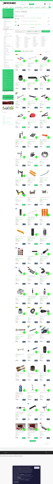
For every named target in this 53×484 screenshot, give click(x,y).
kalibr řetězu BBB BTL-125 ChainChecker (29, 21)
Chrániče (5, 37)
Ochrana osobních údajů (47, 449)
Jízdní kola (31, 7)
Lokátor (5, 42)
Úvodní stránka (3, 7)
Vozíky (4, 78)
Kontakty (11, 7)
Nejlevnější (22, 51)
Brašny (5, 24)
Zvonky (5, 56)
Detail (48, 107)
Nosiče (5, 43)
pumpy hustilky (6, 49)
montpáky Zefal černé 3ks (31, 24)
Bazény (4, 95)
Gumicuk (5, 61)
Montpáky (5, 30)
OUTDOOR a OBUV (5, 87)
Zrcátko (5, 58)
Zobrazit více (32, 27)
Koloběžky (43, 7)
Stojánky (5, 53)
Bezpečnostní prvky (7, 21)
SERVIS (4, 88)
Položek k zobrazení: (46, 31)
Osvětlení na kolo (7, 45)
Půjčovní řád (41, 449)
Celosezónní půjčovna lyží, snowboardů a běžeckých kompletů (6, 123)
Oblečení (4, 71)
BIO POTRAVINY (5, 73)
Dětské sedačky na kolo (7, 26)
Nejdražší (27, 51)
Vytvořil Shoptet (49, 452)
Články (6, 7)
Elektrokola (37, 7)
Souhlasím (37, 467)
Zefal (26, 47)
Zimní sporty (5, 83)
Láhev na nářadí (6, 33)
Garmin (3, 120)
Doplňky (4, 17)
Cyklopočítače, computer (8, 36)
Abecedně (31, 51)
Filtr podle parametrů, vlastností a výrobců (32, 33)
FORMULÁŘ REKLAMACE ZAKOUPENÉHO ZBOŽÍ (28, 449)
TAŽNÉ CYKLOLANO (6, 66)
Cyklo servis (6, 34)
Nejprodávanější (17, 51)
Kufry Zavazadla (6, 65)
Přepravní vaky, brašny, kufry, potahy (8, 47)
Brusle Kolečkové (6, 14)
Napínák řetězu (6, 62)
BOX (4, 93)
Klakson (5, 38)
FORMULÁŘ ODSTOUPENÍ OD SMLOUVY (16, 449)
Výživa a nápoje (5, 76)
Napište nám (26, 7)
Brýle (5, 25)
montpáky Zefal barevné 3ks (31, 17)
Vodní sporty (5, 82)
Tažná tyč (5, 63)
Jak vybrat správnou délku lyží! (7, 118)
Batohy (5, 20)
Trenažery (4, 85)
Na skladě (17, 30)
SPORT (4, 90)
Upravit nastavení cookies (17, 452)
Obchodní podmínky (18, 7)
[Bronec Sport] (9, 3)
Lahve (5, 41)
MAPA (10, 449)
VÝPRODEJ (4, 97)
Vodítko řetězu (6, 54)
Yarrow (18, 47)
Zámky (5, 57)
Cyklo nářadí (6, 29)
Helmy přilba (6, 48)
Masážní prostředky (7, 67)
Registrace (49, 2)
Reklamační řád (37, 449)
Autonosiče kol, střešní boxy (7, 80)
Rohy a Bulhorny (6, 52)
